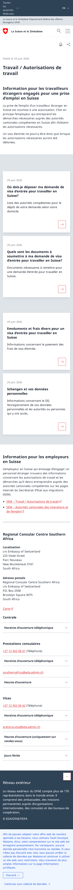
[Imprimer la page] (60, 44)
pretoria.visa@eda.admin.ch (21, 727)
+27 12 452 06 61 (14, 651)
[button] (67, 776)
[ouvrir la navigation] (67, 31)
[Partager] (68, 44)
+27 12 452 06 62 (14, 705)
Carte (6, 609)
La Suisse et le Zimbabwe (27, 31)
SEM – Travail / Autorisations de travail (32, 501)
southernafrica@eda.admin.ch (23, 672)
